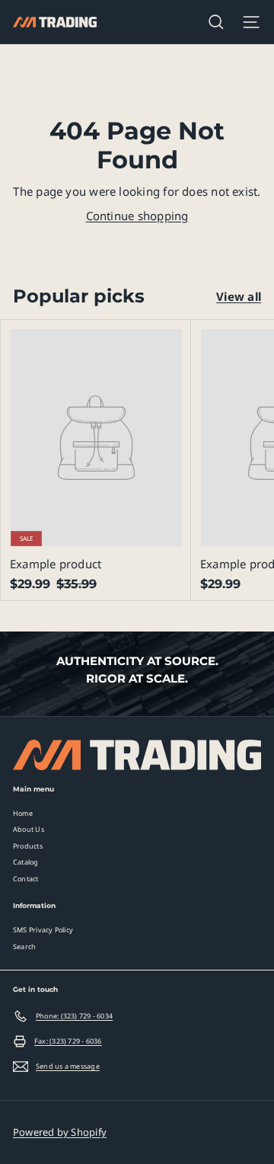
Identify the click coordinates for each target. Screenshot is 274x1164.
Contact (26, 879)
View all (238, 296)
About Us (28, 829)
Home (23, 813)
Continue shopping (137, 215)
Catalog (26, 862)
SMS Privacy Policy (43, 930)
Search (24, 946)
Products (28, 846)
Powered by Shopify (60, 1132)
